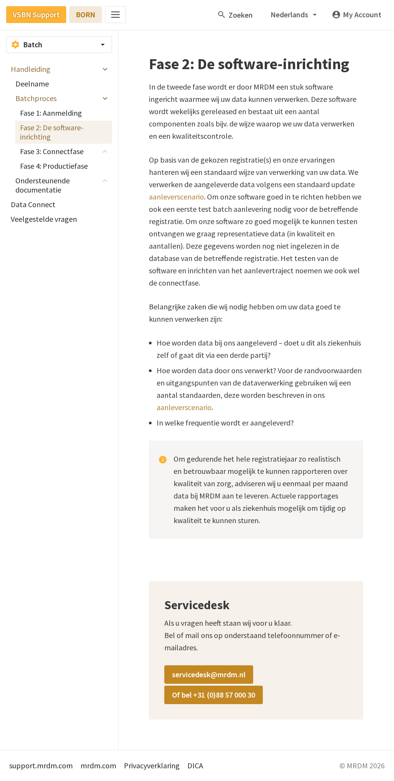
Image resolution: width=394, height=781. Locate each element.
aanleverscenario (176, 196)
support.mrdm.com (41, 765)
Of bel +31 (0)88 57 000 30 (213, 695)
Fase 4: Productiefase (54, 166)
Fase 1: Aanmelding (51, 113)
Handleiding (30, 69)
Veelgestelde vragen (44, 219)
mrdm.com (98, 765)
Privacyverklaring (152, 765)
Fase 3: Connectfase (51, 151)
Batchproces (36, 98)
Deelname (32, 83)
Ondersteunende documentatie (42, 185)
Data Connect (33, 204)
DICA (195, 765)
